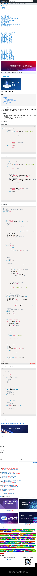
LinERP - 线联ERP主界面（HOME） (6, 17)
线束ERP (16, 550)
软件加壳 (25, 546)
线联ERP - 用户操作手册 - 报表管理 (6, 41)
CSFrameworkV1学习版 (30, 531)
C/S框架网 (14, 569)
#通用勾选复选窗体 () (6, 490)
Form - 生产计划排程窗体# (7, 481)
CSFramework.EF (18, 531)
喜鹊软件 (7, 550)
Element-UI (21, 535)
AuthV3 (1, 530)
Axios (10, 530)
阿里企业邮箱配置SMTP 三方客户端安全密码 (8, 32)
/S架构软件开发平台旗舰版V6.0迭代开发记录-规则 (11, 480)
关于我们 (20, 571)
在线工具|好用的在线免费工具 (5, 21)
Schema (3, 539)
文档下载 (2, 550)
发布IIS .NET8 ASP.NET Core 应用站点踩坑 (7, 20)
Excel (32, 535)
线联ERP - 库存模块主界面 (5, 16)
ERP (28, 535)
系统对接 (10, 550)
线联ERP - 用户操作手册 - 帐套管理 (6, 38)
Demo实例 (31, 534)
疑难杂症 (34, 550)
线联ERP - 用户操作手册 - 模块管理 (6, 43)
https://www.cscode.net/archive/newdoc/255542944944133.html (11, 436)
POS (17, 538)
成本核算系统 (2, 543)
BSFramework (21, 530)
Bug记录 (26, 530)
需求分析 (31, 550)
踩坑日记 (29, 542)
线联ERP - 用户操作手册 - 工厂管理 (6, 37)
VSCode (33, 539)
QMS (28, 538)
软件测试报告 (22, 546)
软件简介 (28, 546)
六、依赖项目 (5, 103)
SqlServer (19, 539)
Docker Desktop (7, 535)
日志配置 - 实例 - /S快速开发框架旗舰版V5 (10, 486)
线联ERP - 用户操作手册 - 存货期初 (6, 33)
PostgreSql (20, 538)
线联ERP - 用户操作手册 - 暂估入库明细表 (7, 56)
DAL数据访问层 (9, 534)
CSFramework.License (23, 531)
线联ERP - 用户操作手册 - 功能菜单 (6, 51)
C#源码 (32, 530)
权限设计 (16, 546)
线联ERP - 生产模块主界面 (5, 10)
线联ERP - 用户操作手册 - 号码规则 (6, 50)
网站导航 (13, 571)
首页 (5, 3)
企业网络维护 (12, 546)
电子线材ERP (12, 543)
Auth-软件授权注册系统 (6, 530)
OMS (8, 538)
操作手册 (32, 542)
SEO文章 (8, 539)
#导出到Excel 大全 (6, 478)
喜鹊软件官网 (26, 569)
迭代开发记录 (16, 543)
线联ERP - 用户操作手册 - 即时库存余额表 (7, 58)
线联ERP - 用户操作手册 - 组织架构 (6, 53)
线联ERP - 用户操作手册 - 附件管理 (6, 26)
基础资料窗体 (33, 543)
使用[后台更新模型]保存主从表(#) (9, 485)
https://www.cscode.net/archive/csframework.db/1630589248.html (12, 423)
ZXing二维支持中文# (6, 491)
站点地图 (17, 571)
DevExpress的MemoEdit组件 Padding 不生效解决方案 (9, 18)
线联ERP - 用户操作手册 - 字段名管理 (6, 42)
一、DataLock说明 (6, 96)
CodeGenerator (9, 531)
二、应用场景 (5, 97)
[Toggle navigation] (35, 1)
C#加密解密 (29, 530)
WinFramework (2, 542)
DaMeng (12, 534)
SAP (1, 539)
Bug (23, 530)
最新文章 (8, 3)
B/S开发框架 (14, 530)
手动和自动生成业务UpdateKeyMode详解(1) (10, 476)
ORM (14, 538)
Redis (32, 538)
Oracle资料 (11, 538)
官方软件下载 (23, 543)
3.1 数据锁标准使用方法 (9, 99)
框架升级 (2, 546)
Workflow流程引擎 (11, 542)
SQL (10, 539)
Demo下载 (35, 534)
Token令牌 (28, 539)
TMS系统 (25, 539)
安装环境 (19, 542)
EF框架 (18, 535)
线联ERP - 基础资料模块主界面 (5, 25)
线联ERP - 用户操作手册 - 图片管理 (6, 27)
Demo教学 (28, 534)
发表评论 (34, 462)
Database (15, 534)
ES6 (30, 535)
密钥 (9, 546)
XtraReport (16, 542)
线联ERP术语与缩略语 (4, 19)
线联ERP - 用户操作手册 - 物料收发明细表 (7, 57)
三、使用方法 (5, 98)
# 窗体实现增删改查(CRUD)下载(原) (9, 482)
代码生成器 (9, 543)
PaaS (16, 538)
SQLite (16, 539)
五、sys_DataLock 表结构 (7, 102)
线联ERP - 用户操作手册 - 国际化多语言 (7, 40)
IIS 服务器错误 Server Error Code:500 (7, 8)
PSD (26, 538)
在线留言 (23, 571)
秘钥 (7, 546)
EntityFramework (25, 535)
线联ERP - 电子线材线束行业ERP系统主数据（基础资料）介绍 (10, 24)
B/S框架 (18, 530)
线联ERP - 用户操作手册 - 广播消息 (6, 44)
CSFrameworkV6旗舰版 (3, 534)
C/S (34, 530)
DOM (10, 535)
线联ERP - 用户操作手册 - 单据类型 (6, 49)
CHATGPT (2, 531)
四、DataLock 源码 (6, 101)
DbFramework (21, 534)
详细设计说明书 (19, 550)
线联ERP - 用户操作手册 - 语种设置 (6, 39)
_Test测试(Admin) (4, 23)
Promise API (23, 538)
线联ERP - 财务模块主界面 (5, 15)
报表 (24, 542)
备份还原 (26, 542)
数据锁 (8, 76)
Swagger (22, 539)
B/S (11, 530)
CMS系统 (5, 531)
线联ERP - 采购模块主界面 (5, 22)
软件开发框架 (31, 546)
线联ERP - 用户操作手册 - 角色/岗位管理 (7, 55)
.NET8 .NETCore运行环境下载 (5, 9)
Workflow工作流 (7, 542)
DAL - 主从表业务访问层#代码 (8, 477)
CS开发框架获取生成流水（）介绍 (9, 472)
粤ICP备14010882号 (24, 572)
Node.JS (5, 538)
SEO (5, 539)
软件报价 (19, 546)
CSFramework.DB (13, 531)
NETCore (2, 538)
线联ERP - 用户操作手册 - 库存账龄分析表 (7, 59)
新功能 (22, 550)
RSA (34, 538)
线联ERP (13, 550)
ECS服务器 (13, 535)
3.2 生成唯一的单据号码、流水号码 (10, 100)
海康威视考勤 (29, 543)
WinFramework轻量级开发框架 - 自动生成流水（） (12, 473)
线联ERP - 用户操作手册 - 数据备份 (6, 36)
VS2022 (31, 539)
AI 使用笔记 (3, 7)
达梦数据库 (6, 543)
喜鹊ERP (5, 550)
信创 (24, 550)
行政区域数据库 (28, 550)
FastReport (34, 535)
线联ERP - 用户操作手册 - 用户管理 (6, 54)
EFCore (16, 535)
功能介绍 (20, 543)
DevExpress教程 (3, 535)
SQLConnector (13, 539)
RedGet (30, 538)
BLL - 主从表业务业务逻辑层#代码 (8, 493)
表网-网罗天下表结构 (20, 569)
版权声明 (27, 571)
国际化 (26, 543)
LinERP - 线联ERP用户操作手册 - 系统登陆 (7, 34)
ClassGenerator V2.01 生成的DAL (8, 489)
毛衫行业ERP (5, 546)
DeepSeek (25, 534)
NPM (7, 538)
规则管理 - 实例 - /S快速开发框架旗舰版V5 (10, 469)
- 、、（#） (10, 468)
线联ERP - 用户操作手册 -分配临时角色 (7, 52)
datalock (4, 76)
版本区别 (22, 542)
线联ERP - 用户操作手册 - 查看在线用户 (7, 35)
